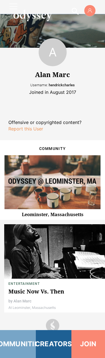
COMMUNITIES (18, 344)
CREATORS (54, 344)
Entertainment (24, 284)
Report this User (25, 129)
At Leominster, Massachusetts (32, 308)
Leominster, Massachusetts (52, 214)
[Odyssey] (32, 15)
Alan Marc (22, 301)
